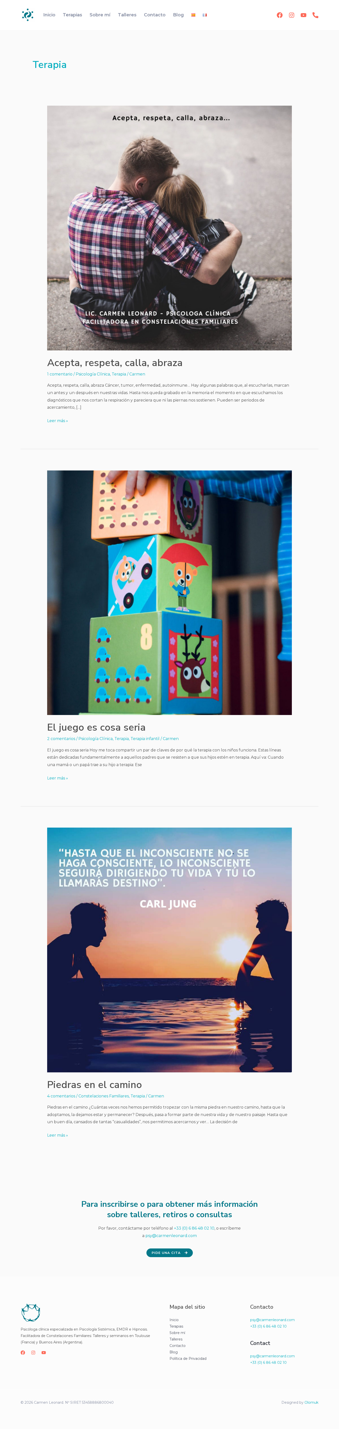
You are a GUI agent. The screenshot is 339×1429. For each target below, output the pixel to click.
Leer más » (57, 420)
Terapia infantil (145, 738)
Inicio (49, 15)
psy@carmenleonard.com (171, 1235)
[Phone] (315, 15)
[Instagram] (292, 15)
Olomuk (311, 1402)
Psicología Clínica (93, 374)
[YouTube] (303, 15)
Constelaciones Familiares (103, 1096)
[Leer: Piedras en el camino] (169, 949)
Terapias (72, 15)
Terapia (119, 374)
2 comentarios (61, 738)
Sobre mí (100, 15)
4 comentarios (61, 1096)
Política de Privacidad (188, 1358)
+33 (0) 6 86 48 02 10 (194, 1228)
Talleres (127, 15)
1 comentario (59, 374)
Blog (178, 15)
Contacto (155, 15)
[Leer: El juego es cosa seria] (169, 592)
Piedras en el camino (94, 1084)
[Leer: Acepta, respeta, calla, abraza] (169, 227)
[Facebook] (280, 15)
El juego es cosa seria (96, 727)
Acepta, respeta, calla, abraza (115, 363)
